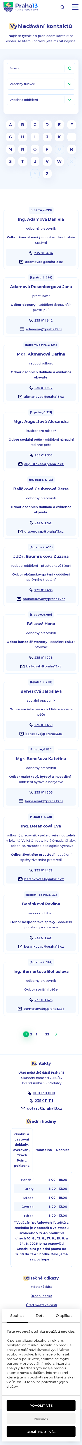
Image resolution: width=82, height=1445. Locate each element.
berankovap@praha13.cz (44, 947)
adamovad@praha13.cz (44, 262)
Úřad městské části (41, 1305)
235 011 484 (43, 253)
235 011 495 (43, 590)
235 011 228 (43, 658)
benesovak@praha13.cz (44, 801)
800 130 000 (44, 1093)
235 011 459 (43, 725)
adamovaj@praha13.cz (44, 329)
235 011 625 (43, 1000)
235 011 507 (43, 388)
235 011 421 (43, 523)
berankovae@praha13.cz (44, 879)
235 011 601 (43, 938)
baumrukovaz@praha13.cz (44, 599)
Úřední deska (41, 1296)
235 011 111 (44, 1101)
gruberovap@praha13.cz (44, 531)
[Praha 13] (20, 7)
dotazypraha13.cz (44, 1108)
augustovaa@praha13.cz (44, 464)
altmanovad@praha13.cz (44, 397)
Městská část (41, 1287)
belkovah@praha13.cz (44, 666)
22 (47, 1034)
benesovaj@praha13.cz (44, 734)
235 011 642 (43, 320)
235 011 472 (43, 870)
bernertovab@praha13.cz (44, 1009)
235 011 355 (43, 455)
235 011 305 (43, 792)
